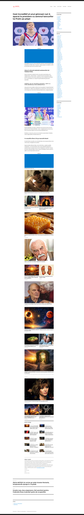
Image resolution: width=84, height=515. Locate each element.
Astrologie (59, 16)
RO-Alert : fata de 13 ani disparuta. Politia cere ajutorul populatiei (34, 433)
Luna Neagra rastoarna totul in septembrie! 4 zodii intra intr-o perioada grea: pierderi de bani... (49, 441)
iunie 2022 (59, 86)
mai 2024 (58, 63)
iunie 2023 (59, 74)
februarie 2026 (59, 41)
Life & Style (59, 6)
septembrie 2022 (60, 83)
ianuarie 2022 (59, 91)
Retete (59, 20)
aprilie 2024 (59, 64)
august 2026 (59, 35)
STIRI (58, 27)
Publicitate (59, 24)
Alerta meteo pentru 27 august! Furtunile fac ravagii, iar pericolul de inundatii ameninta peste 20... (49, 434)
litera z (28, 472)
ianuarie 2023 (59, 79)
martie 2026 (59, 40)
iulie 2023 (58, 73)
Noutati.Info (15, 511)
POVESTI (58, 23)
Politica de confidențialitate (18, 503)
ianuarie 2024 (59, 67)
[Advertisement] (39, 56)
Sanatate (64, 6)
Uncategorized (59, 28)
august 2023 (59, 72)
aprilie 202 (59, 97)
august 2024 (59, 60)
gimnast (32, 63)
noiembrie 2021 (59, 93)
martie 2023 (59, 77)
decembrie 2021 (59, 92)
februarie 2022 (59, 90)
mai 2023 (58, 75)
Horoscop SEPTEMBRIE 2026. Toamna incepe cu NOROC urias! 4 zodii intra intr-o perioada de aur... (34, 428)
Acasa (51, 6)
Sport (58, 26)
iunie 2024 (59, 62)
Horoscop (58, 18)
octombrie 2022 (59, 82)
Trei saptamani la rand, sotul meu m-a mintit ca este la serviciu (34, 452)
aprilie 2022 (59, 88)
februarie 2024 (59, 66)
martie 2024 (59, 65)
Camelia (25, 468)
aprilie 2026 (59, 39)
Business (69, 6)
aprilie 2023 (59, 76)
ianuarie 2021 (59, 95)
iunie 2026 (59, 37)
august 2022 (59, 84)
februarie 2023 (59, 78)
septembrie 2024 (60, 59)
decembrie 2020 (59, 96)
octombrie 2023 (59, 70)
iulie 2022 (58, 85)
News (55, 6)
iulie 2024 (58, 61)
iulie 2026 (58, 36)
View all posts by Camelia (40, 467)
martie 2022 (59, 89)
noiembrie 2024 (59, 57)
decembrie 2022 (59, 80)
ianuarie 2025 (59, 55)
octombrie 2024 (59, 58)
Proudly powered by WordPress (31, 511)
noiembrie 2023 (59, 69)
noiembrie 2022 (59, 81)
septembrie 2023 (60, 71)
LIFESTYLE (59, 21)
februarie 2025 (59, 54)
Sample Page (16, 504)
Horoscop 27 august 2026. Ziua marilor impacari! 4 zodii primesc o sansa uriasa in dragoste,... (34, 441)
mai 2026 (58, 38)
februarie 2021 (59, 94)
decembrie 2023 (59, 68)
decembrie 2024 (59, 56)
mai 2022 (58, 87)
